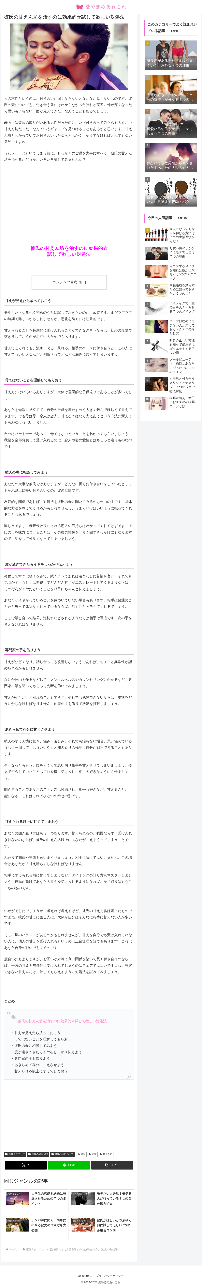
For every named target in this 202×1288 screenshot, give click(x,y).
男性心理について (64, 1154)
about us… (85, 1275)
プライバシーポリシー (110, 1275)
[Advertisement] (69, 195)
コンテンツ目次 (64, 282)
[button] (112, 1165)
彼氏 (83, 1154)
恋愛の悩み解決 (40, 1154)
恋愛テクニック (16, 1154)
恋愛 (94, 1154)
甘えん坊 (107, 1154)
